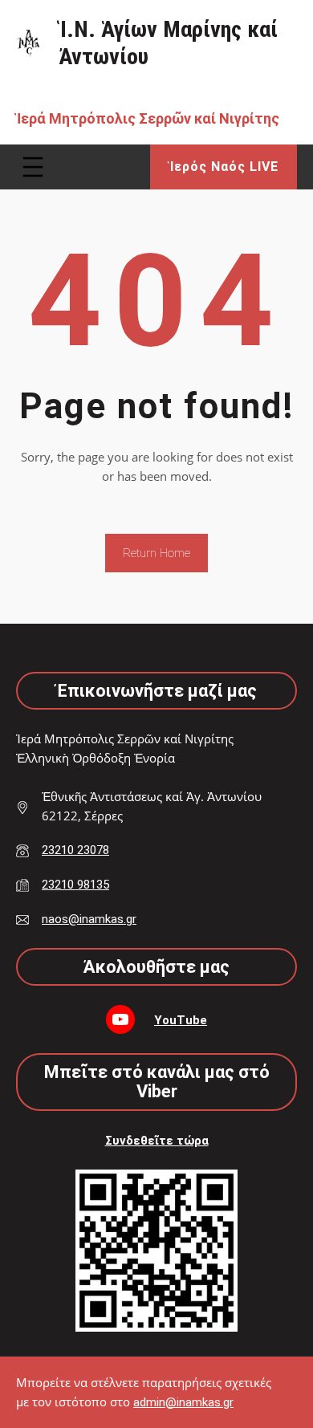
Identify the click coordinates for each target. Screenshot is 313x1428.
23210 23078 (75, 850)
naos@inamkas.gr (89, 919)
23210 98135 (75, 884)
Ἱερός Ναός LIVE (223, 166)
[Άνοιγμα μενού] (33, 167)
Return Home (156, 553)
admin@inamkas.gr (183, 1402)
